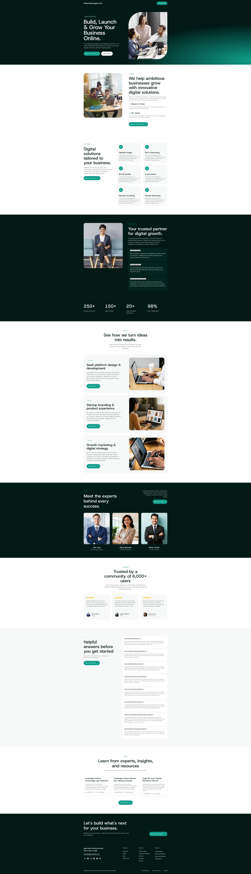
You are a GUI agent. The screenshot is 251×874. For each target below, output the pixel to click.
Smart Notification (160, 854)
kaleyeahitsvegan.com (93, 3)
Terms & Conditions (144, 853)
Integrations (158, 858)
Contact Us (126, 858)
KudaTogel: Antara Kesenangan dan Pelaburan (96, 779)
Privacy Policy (143, 851)
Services (141, 856)
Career (124, 853)
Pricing (141, 861)
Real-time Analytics (160, 856)
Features (141, 858)
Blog (124, 856)
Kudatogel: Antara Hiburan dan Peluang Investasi (125, 779)
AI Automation (159, 851)
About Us (125, 851)
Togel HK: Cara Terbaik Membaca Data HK (152, 779)
